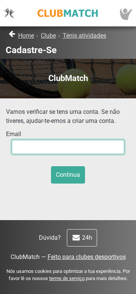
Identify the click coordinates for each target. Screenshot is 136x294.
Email (13, 134)
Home (26, 35)
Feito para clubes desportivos (87, 256)
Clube (48, 35)
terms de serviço (67, 278)
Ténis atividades (84, 35)
